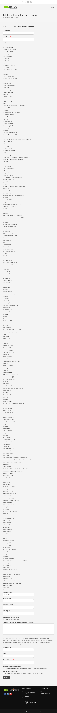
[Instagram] (8, 694)
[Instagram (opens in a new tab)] (25, 2)
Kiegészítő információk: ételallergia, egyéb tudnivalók (19, 622)
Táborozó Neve (7, 598)
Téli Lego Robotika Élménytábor (12, 17)
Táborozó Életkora (8, 604)
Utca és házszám (8, 660)
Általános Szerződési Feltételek (12, 666)
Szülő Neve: (7, 37)
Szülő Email (7, 30)
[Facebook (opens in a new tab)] (22, 2)
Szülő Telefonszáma (9, 43)
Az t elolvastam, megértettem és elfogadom (24, 673)
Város (5, 653)
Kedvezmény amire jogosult (11, 617)
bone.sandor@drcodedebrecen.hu (30, 703)
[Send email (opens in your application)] (31, 2)
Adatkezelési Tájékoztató (10, 671)
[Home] (3, 17)
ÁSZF (41, 691)
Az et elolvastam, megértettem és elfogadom (26, 668)
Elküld (6, 677)
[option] (28, 45)
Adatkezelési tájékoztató (45, 693)
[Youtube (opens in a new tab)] (28, 2)
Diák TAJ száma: (8, 611)
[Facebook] (5, 694)
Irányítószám (7, 647)
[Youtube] (11, 694)
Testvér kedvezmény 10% (12, 619)
